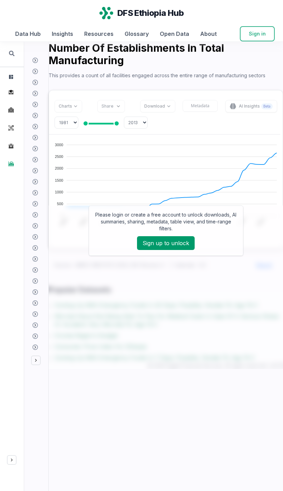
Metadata (200, 106)
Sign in (257, 34)
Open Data (174, 33)
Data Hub (28, 33)
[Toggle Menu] (12, 460)
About (208, 33)
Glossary (137, 33)
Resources (99, 33)
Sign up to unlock (166, 243)
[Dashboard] (10, 77)
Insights (62, 33)
